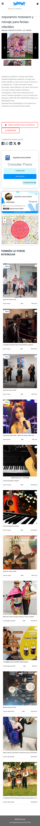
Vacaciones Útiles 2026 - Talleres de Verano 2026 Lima (18, 435)
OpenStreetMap (26, 243)
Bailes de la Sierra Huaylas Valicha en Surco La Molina (18, 616)
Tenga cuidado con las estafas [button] (21, 125)
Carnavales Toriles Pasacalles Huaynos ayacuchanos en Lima (20, 798)
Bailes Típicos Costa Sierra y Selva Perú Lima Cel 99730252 (20, 752)
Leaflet (18, 243)
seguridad (20, 176)
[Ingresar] (37, 4)
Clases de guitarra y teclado (11, 480)
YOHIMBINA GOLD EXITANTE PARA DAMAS (15, 662)
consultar (20, 170)
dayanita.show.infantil (22, 158)
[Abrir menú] (3, 3)
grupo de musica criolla (9, 299)
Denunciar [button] (11, 130)
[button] (4, 218)
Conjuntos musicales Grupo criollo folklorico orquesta (18, 345)
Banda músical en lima (9, 707)
